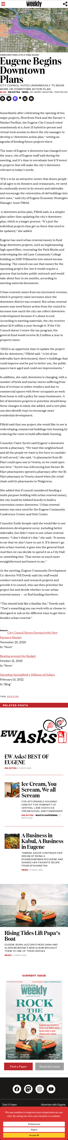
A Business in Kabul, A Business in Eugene (42, 841)
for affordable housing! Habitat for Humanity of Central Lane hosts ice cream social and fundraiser (42, 806)
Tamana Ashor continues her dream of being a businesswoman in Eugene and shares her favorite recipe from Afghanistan (42, 859)
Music (8, 955)
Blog (3, 91)
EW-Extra (14, 91)
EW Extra (13, 696)
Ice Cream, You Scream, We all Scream (39, 789)
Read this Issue (49, 1066)
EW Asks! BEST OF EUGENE (27, 759)
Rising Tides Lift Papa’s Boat (32, 935)
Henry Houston (43, 91)
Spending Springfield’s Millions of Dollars (27, 675)
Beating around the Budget (18, 656)
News (25, 91)
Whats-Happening (46, 815)
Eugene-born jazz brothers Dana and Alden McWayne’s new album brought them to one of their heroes (31, 947)
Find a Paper (18, 1066)
